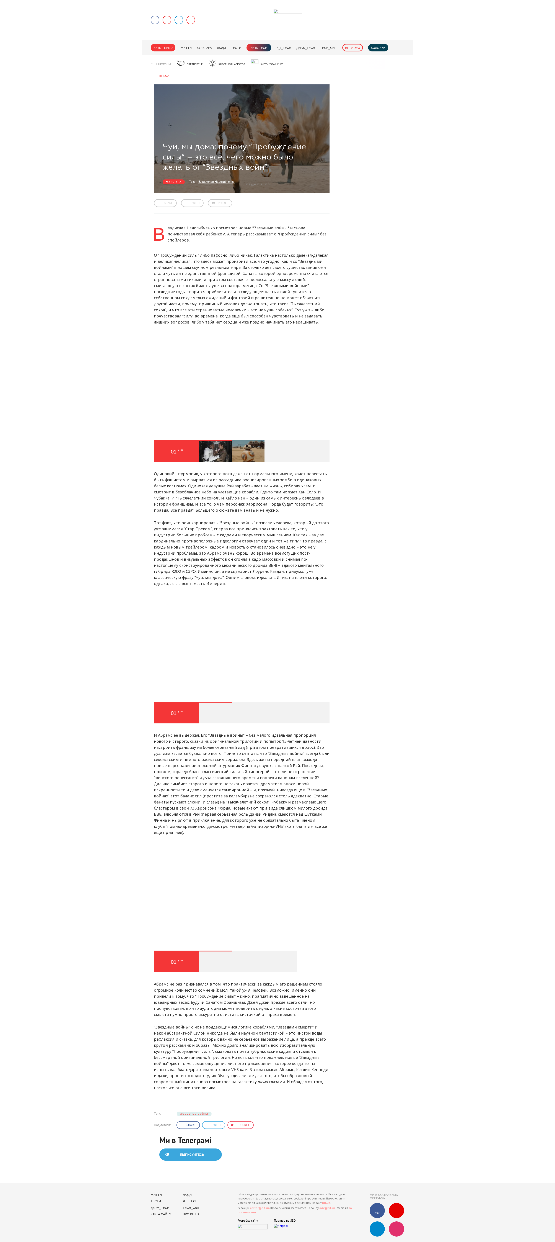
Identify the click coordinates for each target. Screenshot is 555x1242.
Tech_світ (328, 47)
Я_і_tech (283, 47)
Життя (186, 47)
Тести (236, 47)
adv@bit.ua (327, 1208)
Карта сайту (161, 1214)
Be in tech (258, 47)
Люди (221, 47)
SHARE (168, 203)
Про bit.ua (191, 1214)
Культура (204, 47)
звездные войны (194, 1114)
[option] (215, 451)
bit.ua (326, 1202)
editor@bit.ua (260, 1208)
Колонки (378, 47)
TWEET (195, 203)
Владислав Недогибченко (216, 181)
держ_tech (305, 47)
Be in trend (163, 47)
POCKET (223, 203)
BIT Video (352, 47)
